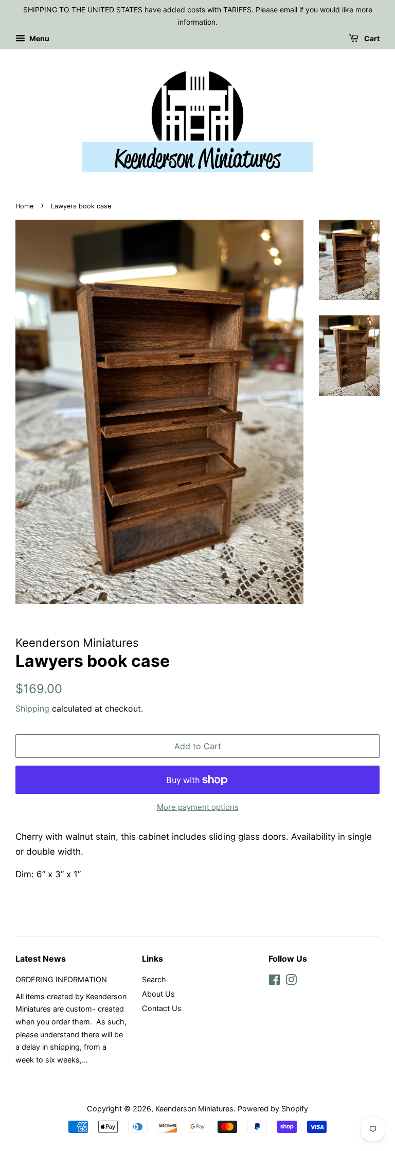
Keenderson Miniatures (194, 1108)
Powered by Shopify (273, 1108)
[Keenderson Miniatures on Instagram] (291, 981)
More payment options (198, 807)
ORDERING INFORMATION (61, 979)
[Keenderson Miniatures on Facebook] (274, 981)
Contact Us (162, 1008)
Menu (38, 38)
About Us (158, 993)
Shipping (32, 708)
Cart (371, 38)
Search (154, 979)
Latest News (40, 958)
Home (24, 206)
